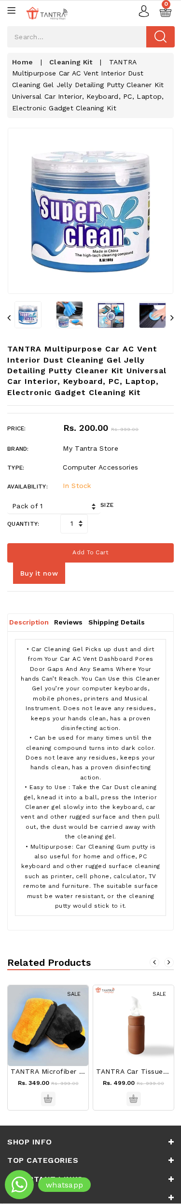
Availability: (27, 486)
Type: (16, 467)
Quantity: (23, 523)
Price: (16, 428)
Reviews (68, 622)
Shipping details (116, 622)
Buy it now (39, 573)
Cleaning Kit (71, 62)
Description (29, 622)
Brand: (18, 448)
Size (106, 505)
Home (22, 62)
